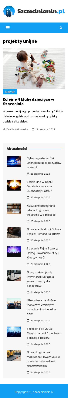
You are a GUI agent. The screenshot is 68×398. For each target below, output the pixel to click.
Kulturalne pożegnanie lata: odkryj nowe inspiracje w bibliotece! (41, 210)
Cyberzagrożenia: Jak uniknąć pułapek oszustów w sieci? (44, 163)
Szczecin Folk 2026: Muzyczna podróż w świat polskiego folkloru (44, 333)
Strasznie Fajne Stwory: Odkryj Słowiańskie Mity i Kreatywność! (43, 253)
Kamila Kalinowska (17, 129)
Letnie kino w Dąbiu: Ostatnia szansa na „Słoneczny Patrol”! (40, 186)
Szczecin (10, 91)
